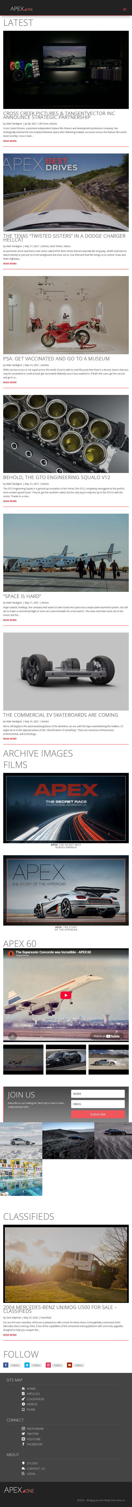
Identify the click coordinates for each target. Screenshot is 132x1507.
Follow (15, 1365)
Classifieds (45, 1317)
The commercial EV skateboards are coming (60, 715)
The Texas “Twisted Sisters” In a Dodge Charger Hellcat (64, 237)
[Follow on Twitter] (27, 1365)
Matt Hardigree (14, 123)
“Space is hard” (22, 596)
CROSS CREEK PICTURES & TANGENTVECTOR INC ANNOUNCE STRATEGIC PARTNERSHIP (59, 115)
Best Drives (56, 246)
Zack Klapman (13, 1317)
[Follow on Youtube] (69, 1365)
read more (10, 140)
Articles (53, 123)
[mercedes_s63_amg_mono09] (68, 1158)
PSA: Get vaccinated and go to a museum (56, 358)
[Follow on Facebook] (5, 1365)
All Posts (43, 123)
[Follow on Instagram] (48, 1365)
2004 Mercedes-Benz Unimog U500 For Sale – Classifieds (60, 1309)
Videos (67, 246)
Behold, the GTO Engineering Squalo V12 (56, 477)
